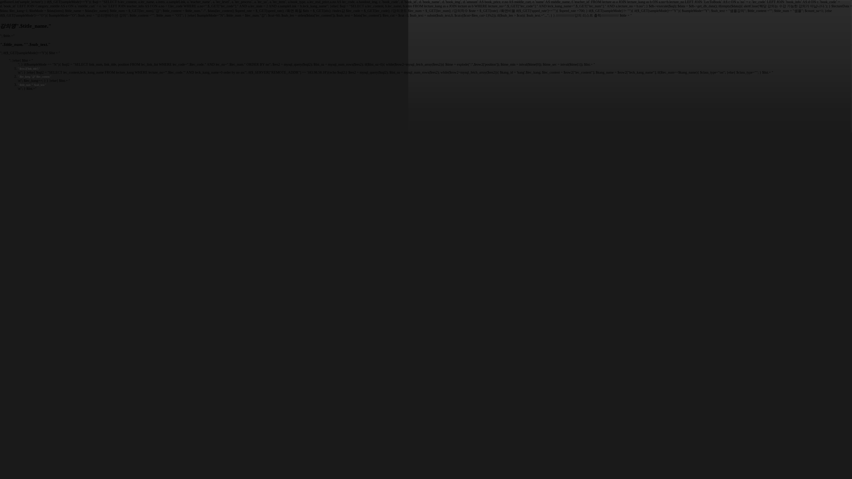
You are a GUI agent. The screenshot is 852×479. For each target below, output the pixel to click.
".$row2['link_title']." (29, 68)
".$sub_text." (32, 84)
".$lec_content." (34, 76)
